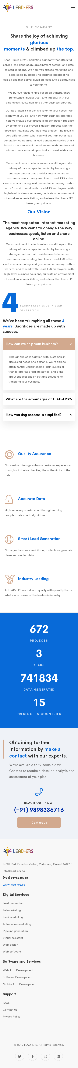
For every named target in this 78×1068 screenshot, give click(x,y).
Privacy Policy (11, 1016)
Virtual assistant (13, 938)
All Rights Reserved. (51, 1044)
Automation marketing (17, 924)
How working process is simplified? (34, 415)
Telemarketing (12, 910)
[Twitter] (19, 1056)
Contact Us (10, 1009)
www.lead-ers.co (14, 884)
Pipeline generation (15, 931)
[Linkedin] (58, 1056)
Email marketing (13, 917)
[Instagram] (45, 1056)
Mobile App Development (19, 984)
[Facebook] (32, 1056)
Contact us (39, 822)
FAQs (6, 1003)
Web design (10, 944)
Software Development (17, 977)
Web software (12, 951)
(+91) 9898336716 (39, 810)
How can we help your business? (32, 344)
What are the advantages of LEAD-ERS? (38, 399)
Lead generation (13, 903)
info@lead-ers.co (14, 871)
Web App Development (18, 970)
